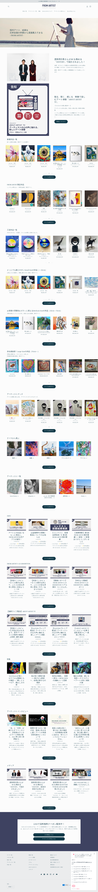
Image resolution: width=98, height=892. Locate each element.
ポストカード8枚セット (28, 418)
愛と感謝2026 (28, 374)
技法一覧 (9, 859)
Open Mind (12, 374)
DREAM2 (91, 163)
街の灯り (75, 253)
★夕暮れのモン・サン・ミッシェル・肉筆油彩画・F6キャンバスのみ (59, 164)
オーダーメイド (32, 859)
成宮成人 (65, 496)
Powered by (74, 888)
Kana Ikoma (13, 496)
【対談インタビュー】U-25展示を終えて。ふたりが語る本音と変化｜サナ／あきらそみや (38, 584)
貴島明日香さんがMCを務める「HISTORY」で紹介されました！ (16, 785)
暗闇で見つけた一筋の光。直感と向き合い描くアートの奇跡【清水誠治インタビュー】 (38, 732)
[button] (8, 6)
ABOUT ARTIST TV (33, 867)
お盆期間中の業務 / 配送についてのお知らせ (38, 535)
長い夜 (59, 253)
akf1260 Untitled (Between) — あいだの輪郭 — (75, 209)
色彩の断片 (59, 374)
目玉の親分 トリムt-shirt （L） (59, 419)
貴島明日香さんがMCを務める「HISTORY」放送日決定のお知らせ (38, 785)
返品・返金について (55, 862)
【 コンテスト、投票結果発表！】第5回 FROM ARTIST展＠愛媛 (60, 536)
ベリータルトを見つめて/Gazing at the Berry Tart (91, 375)
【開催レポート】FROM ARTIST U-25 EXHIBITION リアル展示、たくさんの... (59, 583)
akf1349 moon (28, 208)
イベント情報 (32, 857)
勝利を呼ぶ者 (60, 331)
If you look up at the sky (91, 208)
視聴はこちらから (61, 121)
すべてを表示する (49, 177)
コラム (30, 862)
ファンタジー (65, 458)
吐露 (44, 208)
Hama (83, 496)
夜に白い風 (91, 253)
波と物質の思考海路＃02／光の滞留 (59, 209)
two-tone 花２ (28, 163)
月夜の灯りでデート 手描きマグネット (43, 254)
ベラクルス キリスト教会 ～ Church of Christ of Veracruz (44, 332)
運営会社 (52, 864)
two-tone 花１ (43, 163)
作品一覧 (9, 864)
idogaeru (30, 496)
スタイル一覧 (10, 857)
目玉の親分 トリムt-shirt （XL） (44, 419)
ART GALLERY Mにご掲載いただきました (81, 783)
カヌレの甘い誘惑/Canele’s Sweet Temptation (75, 375)
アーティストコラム (33, 864)
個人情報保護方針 (54, 859)
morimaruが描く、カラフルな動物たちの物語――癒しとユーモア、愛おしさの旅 (16, 680)
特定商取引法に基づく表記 (56, 867)
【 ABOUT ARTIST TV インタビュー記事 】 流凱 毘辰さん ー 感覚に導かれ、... (81, 631)
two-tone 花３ (12, 163)
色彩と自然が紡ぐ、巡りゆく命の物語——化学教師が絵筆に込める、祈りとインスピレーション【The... (60, 733)
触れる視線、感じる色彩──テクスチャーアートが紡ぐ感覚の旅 (81, 679)
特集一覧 (31, 855)
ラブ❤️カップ (12, 418)
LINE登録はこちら (49, 834)
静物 (48, 458)
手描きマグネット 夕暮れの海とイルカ (28, 254)
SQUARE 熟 (75, 290)
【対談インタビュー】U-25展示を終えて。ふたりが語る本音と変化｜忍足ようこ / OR (16, 584)
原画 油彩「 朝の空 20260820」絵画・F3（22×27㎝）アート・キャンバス (91, 292)
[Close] (94, 854)
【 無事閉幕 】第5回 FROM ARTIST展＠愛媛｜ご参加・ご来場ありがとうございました (82, 537)
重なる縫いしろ (75, 163)
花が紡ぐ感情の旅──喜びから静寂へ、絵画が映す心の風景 (38, 679)
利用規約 (52, 857)
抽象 (31, 458)
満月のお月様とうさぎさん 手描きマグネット (12, 254)
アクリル (83, 458)
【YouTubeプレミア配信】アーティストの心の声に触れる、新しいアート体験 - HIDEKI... (38, 632)
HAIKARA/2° (12, 208)
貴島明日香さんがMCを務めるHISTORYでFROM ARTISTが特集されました (60, 785)
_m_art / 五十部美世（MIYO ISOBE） (49, 496)
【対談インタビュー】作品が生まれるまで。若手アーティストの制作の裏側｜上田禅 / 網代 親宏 (16, 632)
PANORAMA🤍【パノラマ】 (44, 374)
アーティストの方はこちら (49, 838)
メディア (31, 869)
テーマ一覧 (9, 855)
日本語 (9, 886)
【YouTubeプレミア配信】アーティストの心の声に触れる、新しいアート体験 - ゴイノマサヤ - (60, 632)
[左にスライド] (46, 173)
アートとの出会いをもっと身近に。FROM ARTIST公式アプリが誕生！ (16, 536)
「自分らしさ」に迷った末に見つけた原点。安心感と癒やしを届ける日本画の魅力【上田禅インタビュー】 (81, 733)
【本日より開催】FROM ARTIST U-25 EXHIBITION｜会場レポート (81, 583)
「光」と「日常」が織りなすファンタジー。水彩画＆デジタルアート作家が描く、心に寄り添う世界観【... (16, 733)
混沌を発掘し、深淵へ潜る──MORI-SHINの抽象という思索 (60, 678)
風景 (13, 458)
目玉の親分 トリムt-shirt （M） (75, 419)
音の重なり (75, 331)
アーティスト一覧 (11, 862)
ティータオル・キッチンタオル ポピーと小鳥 (91, 419)
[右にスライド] (52, 173)
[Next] (73, 886)
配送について (53, 855)
